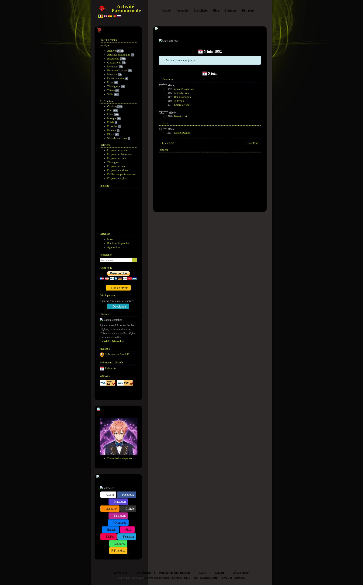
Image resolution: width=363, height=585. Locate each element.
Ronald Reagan (182, 132)
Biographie (113, 58)
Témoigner (113, 162)
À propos (176, 577)
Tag (195, 577)
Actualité (182, 10)
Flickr (128, 529)
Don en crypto (119, 287)
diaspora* (111, 508)
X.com (109, 494)
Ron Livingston (182, 97)
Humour (111, 130)
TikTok (109, 536)
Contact (219, 572)
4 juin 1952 (168, 143)
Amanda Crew (181, 93)
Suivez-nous (120, 572)
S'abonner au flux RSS (117, 354)
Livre (110, 114)
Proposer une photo (117, 178)
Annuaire (114, 392)
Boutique (230, 10)
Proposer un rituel (116, 158)
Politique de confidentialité (174, 572)
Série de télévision (117, 138)
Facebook (127, 494)
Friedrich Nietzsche (112, 341)
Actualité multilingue (118, 54)
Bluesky (111, 529)
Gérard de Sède (182, 105)
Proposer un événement (119, 154)
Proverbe (112, 126)
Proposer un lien (116, 166)
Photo (110, 82)
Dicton (110, 134)
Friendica (119, 550)
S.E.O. (187, 577)
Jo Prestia (179, 101)
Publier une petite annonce (121, 174)
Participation (143, 572)
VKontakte (119, 522)
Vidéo (110, 94)
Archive (111, 50)
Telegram (128, 536)
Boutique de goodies (118, 243)
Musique (111, 118)
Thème (111, 90)
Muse (110, 239)
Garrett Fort (180, 116)
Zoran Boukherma (184, 89)
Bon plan (248, 10)
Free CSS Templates (233, 577)
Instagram (119, 515)
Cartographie (114, 62)
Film (109, 110)
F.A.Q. (202, 572)
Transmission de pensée (119, 458)
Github (129, 508)
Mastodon (119, 501)
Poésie (110, 122)
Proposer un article (117, 150)
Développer (119, 306)
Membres (112, 74)
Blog (216, 10)
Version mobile (241, 572)
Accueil (166, 10)
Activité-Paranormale (126, 8)
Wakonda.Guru (209, 577)
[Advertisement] (118, 208)
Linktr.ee (119, 543)
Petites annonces (116, 78)
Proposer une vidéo (117, 170)
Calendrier (110, 368)
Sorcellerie (200, 10)
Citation (111, 106)
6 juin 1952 (252, 143)
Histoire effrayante (117, 70)
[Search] (134, 260)
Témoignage (113, 86)
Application (113, 247)
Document (112, 66)
